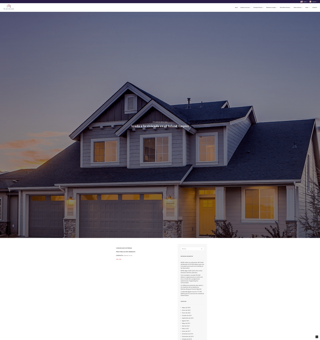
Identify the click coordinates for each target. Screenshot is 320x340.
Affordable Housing (285, 7)
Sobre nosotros (297, 7)
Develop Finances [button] (258, 7)
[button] (202, 249)
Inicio (236, 7)
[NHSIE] (8, 7)
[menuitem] (304, 1)
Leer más (118, 259)
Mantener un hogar (271, 7)
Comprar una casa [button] (245, 7)
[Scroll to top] (317, 337)
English (305, 1)
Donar (306, 7)
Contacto (314, 7)
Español (314, 1)
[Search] (192, 248)
